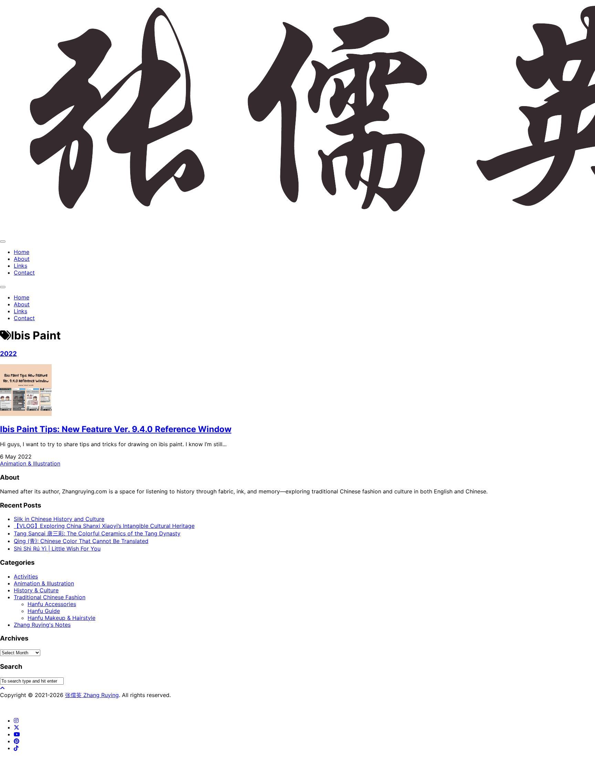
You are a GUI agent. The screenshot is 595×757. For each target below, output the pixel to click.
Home (21, 251)
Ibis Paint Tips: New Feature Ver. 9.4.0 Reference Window (115, 429)
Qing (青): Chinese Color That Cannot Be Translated (81, 541)
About (22, 258)
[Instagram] (16, 720)
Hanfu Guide (44, 610)
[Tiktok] (16, 748)
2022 (8, 354)
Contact (24, 272)
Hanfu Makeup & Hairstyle (61, 617)
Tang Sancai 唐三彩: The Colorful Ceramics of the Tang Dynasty (97, 533)
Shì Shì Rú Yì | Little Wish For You (57, 548)
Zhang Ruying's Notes (42, 624)
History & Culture (36, 590)
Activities (26, 576)
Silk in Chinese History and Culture (59, 518)
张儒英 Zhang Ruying (92, 695)
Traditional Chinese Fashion (49, 597)
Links (20, 265)
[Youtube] (17, 734)
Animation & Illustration (30, 463)
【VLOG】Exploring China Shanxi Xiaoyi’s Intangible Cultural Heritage (104, 525)
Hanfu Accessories (52, 604)
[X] (16, 727)
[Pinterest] (16, 741)
